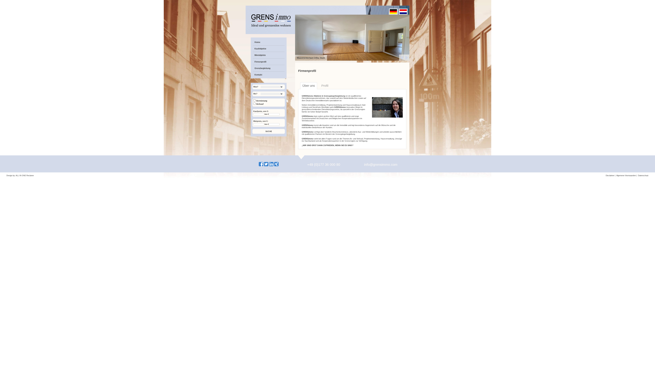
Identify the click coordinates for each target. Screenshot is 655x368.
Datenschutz (643, 175)
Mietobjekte (260, 55)
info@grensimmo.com (380, 164)
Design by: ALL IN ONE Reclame (20, 175)
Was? (255, 87)
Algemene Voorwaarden (626, 175)
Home (257, 42)
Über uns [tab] (308, 85)
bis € (267, 114)
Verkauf (260, 104)
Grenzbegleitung (262, 68)
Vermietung (261, 101)
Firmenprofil (260, 62)
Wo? (255, 94)
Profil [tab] (324, 85)
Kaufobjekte (260, 49)
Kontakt (258, 75)
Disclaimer (610, 175)
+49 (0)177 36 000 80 (323, 164)
